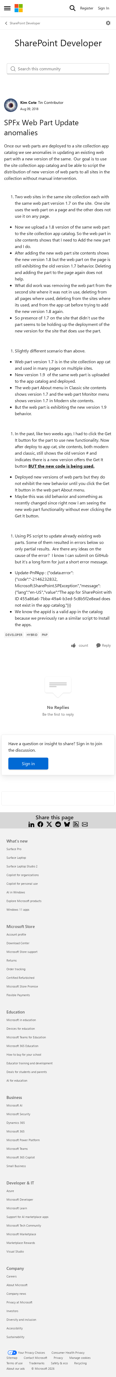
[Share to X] (49, 824)
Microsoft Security (18, 1114)
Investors (12, 1311)
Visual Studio (15, 1251)
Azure (10, 1191)
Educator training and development (29, 1063)
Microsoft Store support (21, 952)
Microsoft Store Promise (22, 986)
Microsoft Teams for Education (26, 1037)
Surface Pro (13, 849)
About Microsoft (17, 1285)
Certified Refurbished (20, 978)
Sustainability (15, 1337)
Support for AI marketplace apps (27, 1217)
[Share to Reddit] (58, 824)
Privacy (58, 1358)
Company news (16, 1294)
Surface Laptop (16, 858)
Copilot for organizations (22, 875)
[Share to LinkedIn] (31, 824)
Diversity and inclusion (21, 1319)
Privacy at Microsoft (19, 1302)
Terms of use (14, 1363)
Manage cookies (80, 1358)
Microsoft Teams (17, 1149)
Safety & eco (59, 1363)
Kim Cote (28, 102)
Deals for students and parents (26, 1072)
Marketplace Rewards (20, 1243)
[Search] (72, 8)
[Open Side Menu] (7, 8)
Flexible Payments (18, 995)
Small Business (16, 1166)
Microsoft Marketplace (21, 1234)
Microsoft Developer (19, 1199)
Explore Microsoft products (24, 901)
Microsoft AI (14, 1105)
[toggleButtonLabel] (108, 23)
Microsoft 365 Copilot (20, 1157)
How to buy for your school (23, 1054)
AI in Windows (15, 892)
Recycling (80, 1363)
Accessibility (14, 1328)
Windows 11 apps (17, 909)
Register (86, 8)
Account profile (16, 934)
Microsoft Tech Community (23, 1225)
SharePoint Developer (25, 23)
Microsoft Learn (16, 1208)
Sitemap (11, 1358)
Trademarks (37, 1363)
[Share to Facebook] (40, 824)
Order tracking (15, 969)
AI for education (16, 1080)
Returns (11, 960)
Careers (11, 1276)
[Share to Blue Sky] (67, 824)
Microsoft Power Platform (23, 1140)
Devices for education (20, 1028)
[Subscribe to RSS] (76, 824)
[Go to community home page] (19, 8)
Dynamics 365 (15, 1123)
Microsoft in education (21, 1020)
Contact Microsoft (35, 1358)
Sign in (28, 763)
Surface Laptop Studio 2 (21, 866)
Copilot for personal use (22, 883)
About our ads (15, 1368)
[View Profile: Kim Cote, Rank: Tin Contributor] (11, 105)
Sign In (103, 8)
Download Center (17, 943)
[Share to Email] (85, 824)
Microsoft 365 (15, 1131)
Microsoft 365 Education (22, 1046)
